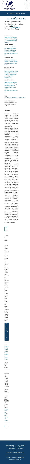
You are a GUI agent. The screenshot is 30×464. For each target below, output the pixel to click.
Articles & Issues (12, 18)
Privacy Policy (12, 448)
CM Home (7, 16)
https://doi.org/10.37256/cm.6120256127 (14, 97)
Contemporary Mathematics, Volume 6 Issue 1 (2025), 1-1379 (6, 353)
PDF (7, 230)
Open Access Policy (17, 446)
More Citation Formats (6, 331)
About (23, 13)
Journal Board (18, 16)
